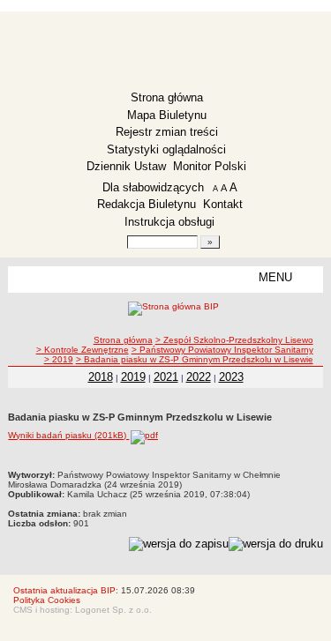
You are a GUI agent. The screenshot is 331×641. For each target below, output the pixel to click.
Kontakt (223, 204)
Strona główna (167, 97)
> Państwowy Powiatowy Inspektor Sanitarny (222, 349)
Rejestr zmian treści (167, 131)
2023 (231, 377)
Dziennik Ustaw (126, 166)
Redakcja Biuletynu (146, 204)
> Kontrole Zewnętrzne (82, 349)
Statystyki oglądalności (166, 149)
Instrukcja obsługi (169, 221)
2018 (100, 377)
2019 (133, 377)
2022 (198, 377)
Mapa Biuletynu (167, 115)
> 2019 (58, 359)
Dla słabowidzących (153, 187)
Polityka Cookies (46, 600)
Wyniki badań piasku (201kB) (68, 435)
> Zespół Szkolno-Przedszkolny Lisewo (234, 340)
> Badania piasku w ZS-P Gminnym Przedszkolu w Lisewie (194, 359)
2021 (166, 377)
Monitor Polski (209, 166)
